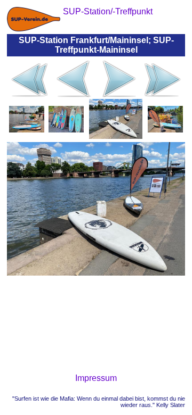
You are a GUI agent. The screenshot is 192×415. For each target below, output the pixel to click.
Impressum (96, 378)
